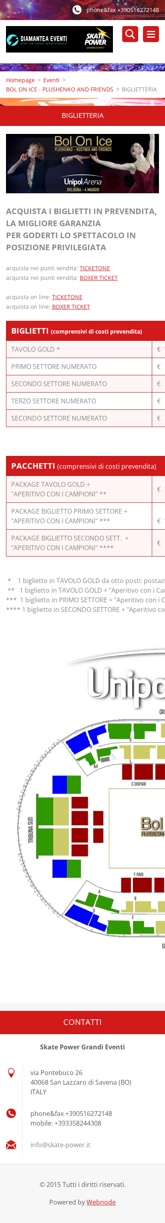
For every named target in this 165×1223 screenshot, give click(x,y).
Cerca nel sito (130, 34)
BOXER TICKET (99, 277)
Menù (151, 34)
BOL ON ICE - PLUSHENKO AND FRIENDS (59, 89)
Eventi (51, 80)
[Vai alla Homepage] (85, 41)
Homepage (20, 80)
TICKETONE (95, 268)
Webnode (101, 1202)
